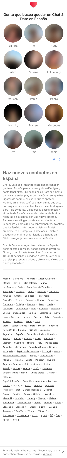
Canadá (28, 338)
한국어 (16, 419)
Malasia (7, 359)
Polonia (17, 338)
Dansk (27, 394)
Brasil (28, 385)
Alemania (45, 330)
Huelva (40, 300)
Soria (37, 321)
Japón (36, 368)
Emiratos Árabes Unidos (14, 355)
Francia (22, 330)
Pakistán (39, 359)
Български (8, 415)
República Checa (37, 347)
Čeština (16, 394)
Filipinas (33, 330)
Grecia (26, 368)
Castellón (7, 300)
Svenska (53, 406)
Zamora (7, 321)
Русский (49, 385)
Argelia (6, 364)
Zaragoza (29, 295)
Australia (7, 347)
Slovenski (8, 406)
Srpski (33, 406)
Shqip (58, 402)
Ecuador (17, 364)
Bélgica (33, 355)
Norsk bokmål (24, 402)
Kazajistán (8, 351)
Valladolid (8, 308)
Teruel (29, 321)
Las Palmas (8, 287)
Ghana (16, 368)
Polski (37, 402)
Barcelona (18, 278)
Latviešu (19, 398)
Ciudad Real (22, 308)
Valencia (30, 278)
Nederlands (8, 402)
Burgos (6, 313)
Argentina (40, 381)
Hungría (51, 359)
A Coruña (54, 291)
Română (48, 402)
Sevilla (17, 283)
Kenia (57, 351)
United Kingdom (19, 372)
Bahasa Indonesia (32, 389)
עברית (35, 415)
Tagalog (7, 411)
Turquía (6, 338)
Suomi (42, 406)
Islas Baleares (30, 283)
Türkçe (31, 411)
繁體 (18, 389)
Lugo (5, 317)
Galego (36, 394)
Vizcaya (20, 291)
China (52, 347)
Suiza (27, 364)
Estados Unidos (19, 325)
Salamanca (45, 313)
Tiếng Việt (19, 411)
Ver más (47, 454)
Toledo (19, 300)
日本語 (6, 419)
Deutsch (51, 372)
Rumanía (18, 359)
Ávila (47, 317)
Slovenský (21, 406)
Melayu (52, 398)
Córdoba (30, 300)
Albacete (55, 308)
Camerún (47, 368)
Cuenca (37, 317)
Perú (40, 342)
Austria (47, 364)
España (15, 381)
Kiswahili (7, 398)
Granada (42, 291)
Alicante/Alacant (46, 278)
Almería (18, 295)
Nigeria (30, 342)
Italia (41, 334)
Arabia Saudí (46, 355)
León (33, 308)
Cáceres (43, 308)
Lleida (50, 304)
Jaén (41, 304)
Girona (31, 291)
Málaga (6, 283)
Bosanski (48, 389)
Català (6, 394)
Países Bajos (51, 342)
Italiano (6, 385)
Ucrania (51, 334)
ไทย (58, 415)
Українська (23, 415)
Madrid (6, 278)
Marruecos (20, 347)
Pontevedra (43, 295)
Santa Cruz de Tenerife (38, 287)
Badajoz (20, 304)
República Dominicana (28, 351)
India (32, 325)
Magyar (42, 398)
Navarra (31, 304)
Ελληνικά (42, 411)
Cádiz (20, 287)
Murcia (44, 283)
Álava (57, 313)
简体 (11, 389)
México (52, 381)
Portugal (38, 385)
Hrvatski (48, 394)
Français (7, 377)
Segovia (57, 317)
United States (37, 372)
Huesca (26, 317)
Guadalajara (19, 313)
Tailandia (48, 338)
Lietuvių (31, 398)
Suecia (36, 364)
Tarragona (8, 291)
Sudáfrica (19, 342)
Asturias (7, 295)
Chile (38, 338)
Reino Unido (9, 330)
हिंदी (51, 415)
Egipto (29, 359)
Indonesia (53, 325)
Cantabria (8, 304)
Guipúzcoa (53, 300)
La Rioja (32, 313)
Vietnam (7, 342)
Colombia (27, 381)
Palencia (18, 321)
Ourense (15, 317)
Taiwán (6, 368)
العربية (44, 415)
